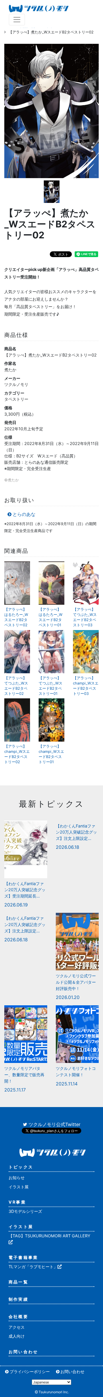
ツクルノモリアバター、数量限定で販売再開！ (24, 1074)
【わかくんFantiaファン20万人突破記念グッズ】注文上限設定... (76, 832)
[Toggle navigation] (17, 19)
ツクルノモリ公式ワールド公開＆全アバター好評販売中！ (76, 982)
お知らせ (17, 1177)
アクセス (17, 1327)
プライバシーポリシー (30, 1371)
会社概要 (18, 1316)
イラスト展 (19, 1186)
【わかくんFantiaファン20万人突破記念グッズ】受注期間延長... (24, 889)
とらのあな (24, 514)
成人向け (17, 1336)
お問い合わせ (23, 1351)
